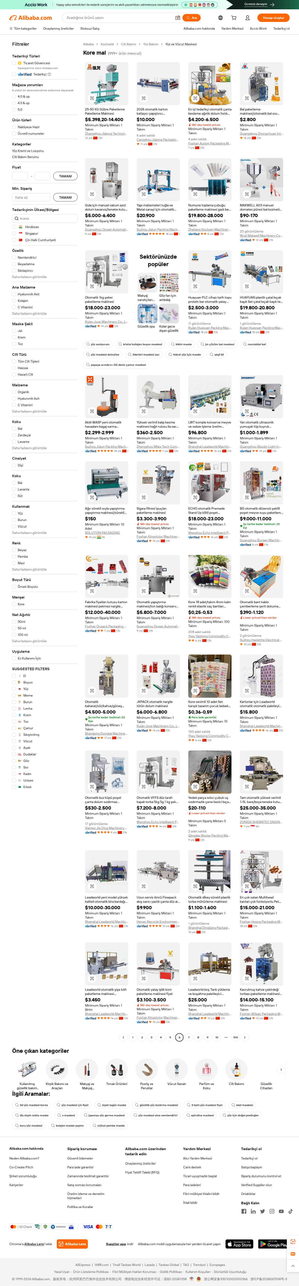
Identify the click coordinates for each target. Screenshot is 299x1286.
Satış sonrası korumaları (84, 1185)
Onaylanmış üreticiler (140, 1163)
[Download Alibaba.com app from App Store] (239, 1244)
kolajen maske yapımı (70, 1125)
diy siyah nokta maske (34, 1115)
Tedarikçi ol (249, 1158)
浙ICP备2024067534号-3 (268, 1279)
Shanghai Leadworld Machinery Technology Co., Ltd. (209, 446)
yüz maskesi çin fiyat (75, 1105)
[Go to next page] (245, 1037)
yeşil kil (219, 354)
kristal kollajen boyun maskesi (142, 344)
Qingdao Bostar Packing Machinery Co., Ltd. (209, 835)
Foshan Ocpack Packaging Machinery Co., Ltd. (106, 626)
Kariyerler (16, 1185)
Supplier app (116, 1244)
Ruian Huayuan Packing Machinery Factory (209, 328)
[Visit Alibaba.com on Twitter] (262, 1211)
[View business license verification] (191, 1279)
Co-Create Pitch (21, 1167)
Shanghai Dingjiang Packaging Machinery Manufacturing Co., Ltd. (209, 928)
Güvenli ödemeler (80, 1158)
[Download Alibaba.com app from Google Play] (274, 1244)
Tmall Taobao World (127, 1265)
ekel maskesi (244, 1105)
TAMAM (65, 176)
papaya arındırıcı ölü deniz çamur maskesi (118, 364)
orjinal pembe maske (111, 1125)
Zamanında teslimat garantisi (88, 1176)
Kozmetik (107, 44)
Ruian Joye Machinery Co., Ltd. (106, 322)
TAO (186, 1265)
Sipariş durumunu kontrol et (261, 1176)
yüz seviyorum (100, 344)
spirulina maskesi (202, 1115)
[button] (178, 18)
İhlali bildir (190, 1203)
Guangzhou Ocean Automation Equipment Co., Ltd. (106, 229)
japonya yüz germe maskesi (107, 1115)
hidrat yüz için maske (187, 354)
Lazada (150, 1265)
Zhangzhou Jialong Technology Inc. (106, 133)
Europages (217, 1265)
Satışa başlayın (251, 1167)
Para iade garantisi (80, 1167)
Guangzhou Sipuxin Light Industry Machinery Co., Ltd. (261, 446)
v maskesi (68, 1115)
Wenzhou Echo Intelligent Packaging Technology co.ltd (209, 533)
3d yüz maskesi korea (34, 1105)
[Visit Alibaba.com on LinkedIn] (253, 1211)
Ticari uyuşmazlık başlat (200, 1176)
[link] (293, 1242)
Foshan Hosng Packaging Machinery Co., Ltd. (261, 921)
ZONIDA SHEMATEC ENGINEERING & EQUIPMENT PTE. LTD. (261, 822)
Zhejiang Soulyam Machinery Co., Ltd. (209, 229)
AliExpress (82, 1265)
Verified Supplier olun (256, 1185)
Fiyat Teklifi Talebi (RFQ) (142, 1172)
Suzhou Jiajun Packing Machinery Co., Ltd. (158, 229)
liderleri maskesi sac (146, 354)
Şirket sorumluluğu (23, 1176)
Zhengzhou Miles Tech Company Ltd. (158, 446)
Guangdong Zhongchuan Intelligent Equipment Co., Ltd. (261, 133)
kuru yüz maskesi (31, 1125)
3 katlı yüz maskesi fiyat (207, 1105)
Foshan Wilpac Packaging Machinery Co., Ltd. (261, 1014)
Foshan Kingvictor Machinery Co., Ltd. (158, 536)
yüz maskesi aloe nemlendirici (158, 1115)
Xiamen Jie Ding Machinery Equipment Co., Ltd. (106, 828)
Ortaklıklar (248, 1194)
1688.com (101, 1265)
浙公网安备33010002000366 (226, 1279)
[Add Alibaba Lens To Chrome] (72, 1244)
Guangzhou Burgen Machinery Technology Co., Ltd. (261, 540)
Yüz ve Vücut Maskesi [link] (181, 44)
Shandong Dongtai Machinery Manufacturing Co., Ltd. (106, 733)
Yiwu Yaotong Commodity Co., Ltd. (209, 636)
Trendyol (199, 1265)
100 (235, 1037)
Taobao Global (169, 1265)
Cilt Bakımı (128, 44)
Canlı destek (192, 1167)
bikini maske (184, 344)
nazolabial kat (257, 344)
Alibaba (88, 44)
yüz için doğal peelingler (243, 1115)
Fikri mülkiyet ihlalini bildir (201, 1194)
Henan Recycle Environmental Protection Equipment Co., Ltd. (158, 921)
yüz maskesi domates (105, 354)
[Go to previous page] (123, 1037)
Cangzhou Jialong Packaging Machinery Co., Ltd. (158, 139)
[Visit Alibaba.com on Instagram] (272, 1211)
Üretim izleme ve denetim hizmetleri (85, 1196)
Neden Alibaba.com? (24, 1158)
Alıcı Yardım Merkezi (197, 1158)
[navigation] (45, 541)
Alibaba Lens (34, 1244)
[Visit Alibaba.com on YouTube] (281, 1211)
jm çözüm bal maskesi (219, 344)
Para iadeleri (192, 1185)
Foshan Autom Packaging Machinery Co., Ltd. (209, 143)
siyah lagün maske (114, 1105)
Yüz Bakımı (150, 44)
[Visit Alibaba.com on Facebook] (244, 1211)
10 (216, 1037)
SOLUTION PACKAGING (102, 533)
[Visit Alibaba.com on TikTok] (290, 1211)
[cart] (234, 18)
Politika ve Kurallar (80, 1207)
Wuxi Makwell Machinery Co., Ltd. (261, 235)
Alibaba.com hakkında (26, 1148)
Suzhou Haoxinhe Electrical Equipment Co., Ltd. (261, 640)
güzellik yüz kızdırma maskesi (159, 1105)
